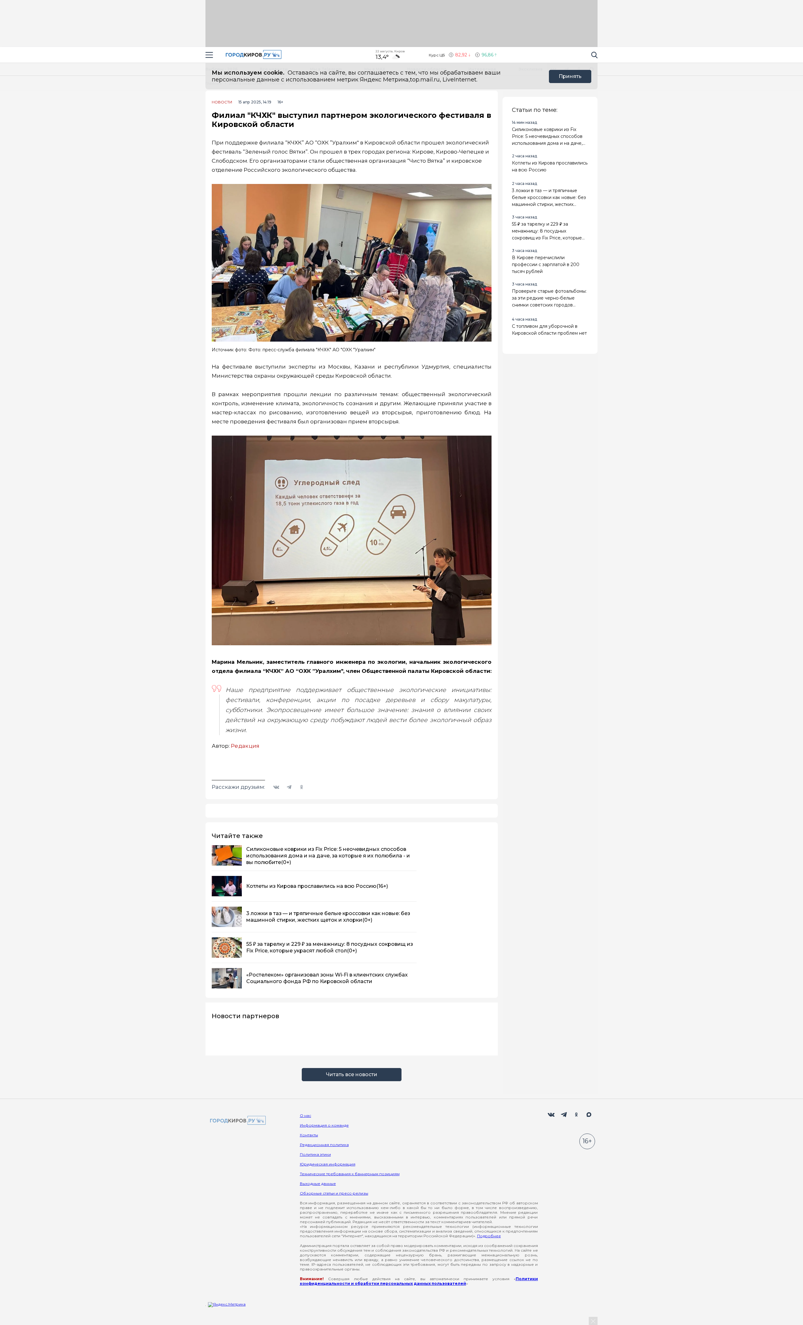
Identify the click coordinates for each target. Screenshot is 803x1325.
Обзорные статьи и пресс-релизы (334, 1193)
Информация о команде (324, 1125)
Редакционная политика (324, 1144)
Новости (222, 102)
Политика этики (315, 1154)
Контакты (309, 1135)
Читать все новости (351, 1074)
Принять (570, 76)
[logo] (236, 1121)
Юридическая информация (327, 1164)
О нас (305, 1115)
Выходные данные (318, 1183)
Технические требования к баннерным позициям (350, 1173)
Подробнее (489, 1235)
